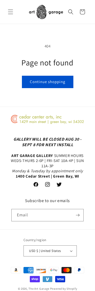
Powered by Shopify (63, 288)
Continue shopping (47, 81)
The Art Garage (38, 288)
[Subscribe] (77, 215)
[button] (10, 12)
